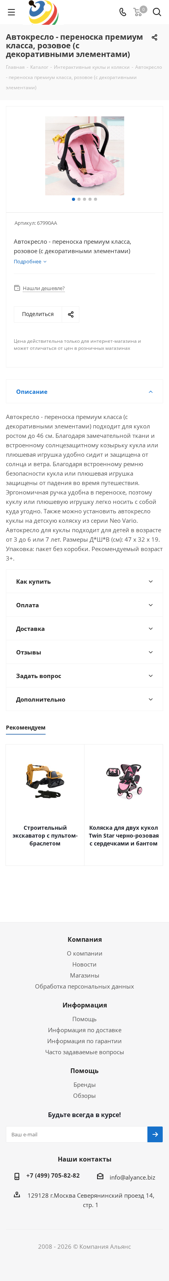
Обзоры (84, 1095)
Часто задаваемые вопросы (84, 1052)
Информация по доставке (84, 1030)
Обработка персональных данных (84, 986)
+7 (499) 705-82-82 (53, 1175)
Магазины (84, 975)
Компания (85, 939)
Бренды (84, 1084)
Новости (84, 964)
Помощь (84, 1019)
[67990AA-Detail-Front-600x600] (84, 155)
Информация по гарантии (84, 1041)
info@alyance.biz (132, 1177)
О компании (85, 953)
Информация (84, 1005)
